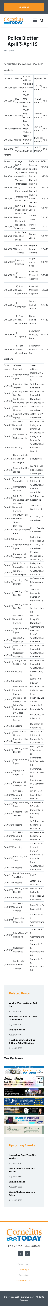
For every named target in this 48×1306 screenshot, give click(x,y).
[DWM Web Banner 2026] (24, 1126)
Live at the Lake (17, 1029)
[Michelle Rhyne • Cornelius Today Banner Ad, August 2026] (24, 1088)
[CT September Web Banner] (24, 1067)
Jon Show (24, 1269)
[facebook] (20, 1253)
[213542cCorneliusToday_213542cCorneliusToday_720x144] (24, 1117)
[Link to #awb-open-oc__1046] (41, 20)
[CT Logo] (13, 17)
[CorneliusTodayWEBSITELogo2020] (24, 1229)
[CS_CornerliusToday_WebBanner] (24, 1107)
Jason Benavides (24, 1280)
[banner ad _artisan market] (24, 1076)
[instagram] (27, 1253)
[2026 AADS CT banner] (24, 1098)
